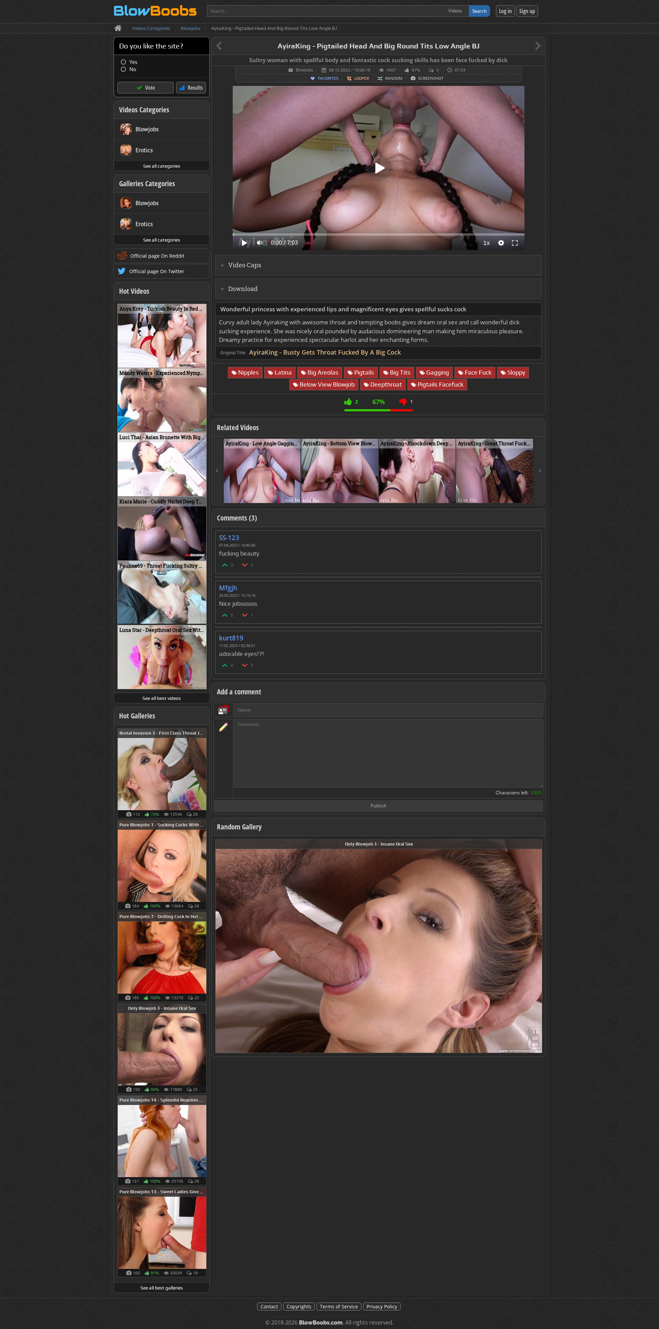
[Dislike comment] (245, 564)
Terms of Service (339, 1306)
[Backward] (217, 471)
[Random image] (203, 773)
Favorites (328, 78)
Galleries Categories (147, 183)
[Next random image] (536, 946)
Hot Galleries (137, 716)
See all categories (161, 166)
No (132, 69)
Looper (361, 78)
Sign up (527, 11)
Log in (505, 11)
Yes (133, 62)
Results (195, 87)
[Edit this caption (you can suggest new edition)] (539, 60)
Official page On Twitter (156, 271)
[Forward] (540, 471)
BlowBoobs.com (321, 1322)
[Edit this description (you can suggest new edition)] (535, 309)
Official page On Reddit (157, 256)
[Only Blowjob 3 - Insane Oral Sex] (379, 945)
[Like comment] (225, 564)
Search (479, 11)
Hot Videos (134, 291)
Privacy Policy (382, 1306)
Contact (269, 1306)
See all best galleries (161, 1288)
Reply (533, 535)
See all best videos (161, 698)
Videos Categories (144, 109)
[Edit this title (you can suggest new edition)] (528, 46)
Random (393, 78)
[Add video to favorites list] (296, 494)
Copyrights (299, 1306)
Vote (150, 87)
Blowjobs (304, 70)
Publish (378, 806)
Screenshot (430, 78)
